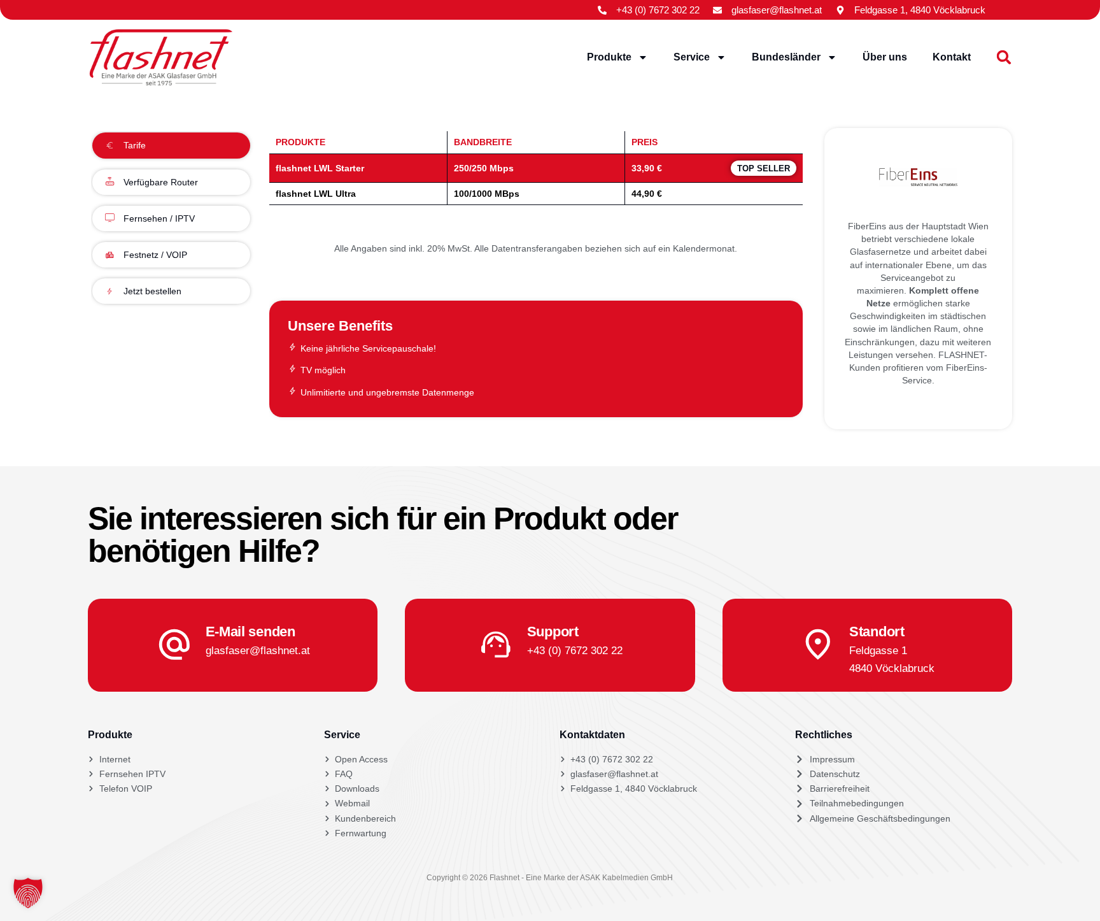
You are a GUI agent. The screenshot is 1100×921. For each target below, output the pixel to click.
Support (553, 631)
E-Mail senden (250, 631)
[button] (1004, 57)
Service (691, 57)
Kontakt (952, 57)
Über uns (885, 57)
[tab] (171, 145)
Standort (877, 631)
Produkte (609, 57)
